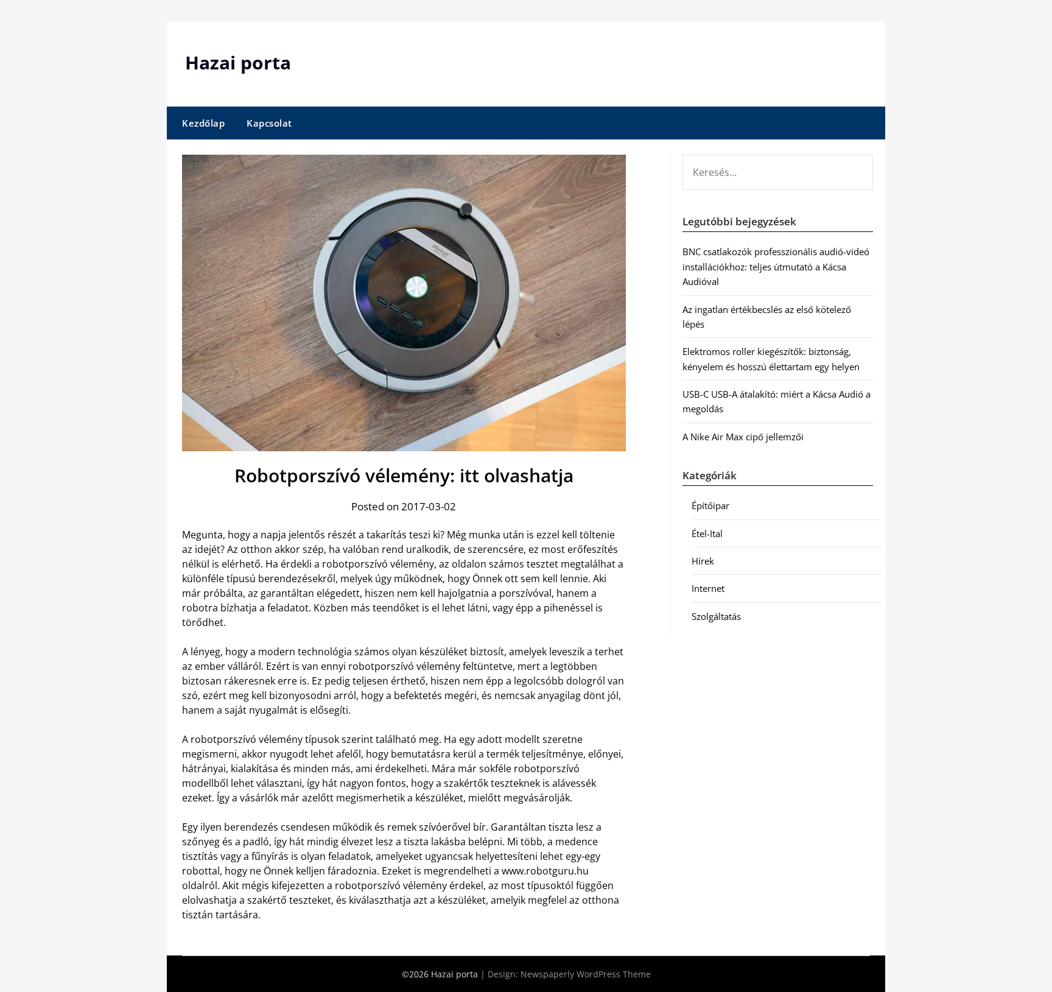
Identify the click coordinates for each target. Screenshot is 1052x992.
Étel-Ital (707, 533)
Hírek (703, 561)
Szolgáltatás (716, 616)
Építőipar (710, 505)
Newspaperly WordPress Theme (586, 974)
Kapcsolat (269, 123)
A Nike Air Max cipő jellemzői (743, 437)
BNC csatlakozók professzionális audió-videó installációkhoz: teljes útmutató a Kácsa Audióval (775, 266)
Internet (708, 588)
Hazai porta (238, 62)
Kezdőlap (203, 123)
